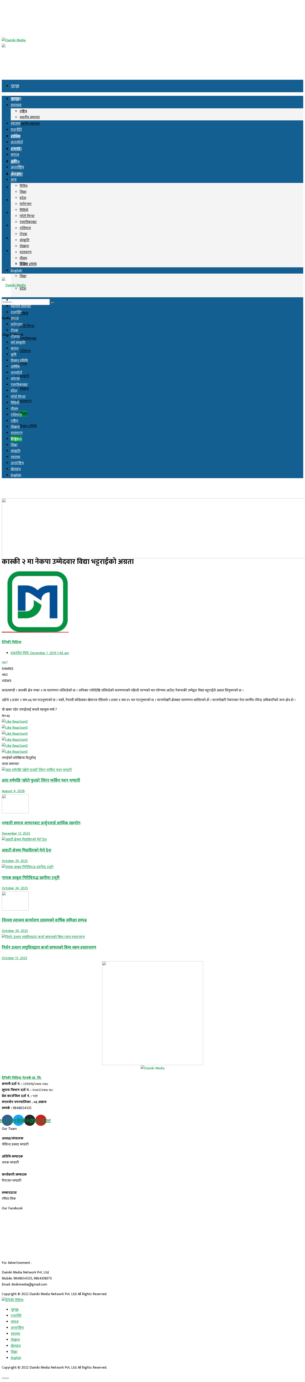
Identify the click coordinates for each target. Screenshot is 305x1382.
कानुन (15, 349)
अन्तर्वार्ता (17, 142)
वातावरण (25, 401)
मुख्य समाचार (19, 300)
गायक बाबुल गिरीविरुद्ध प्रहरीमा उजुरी (31, 877)
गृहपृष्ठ (15, 86)
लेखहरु (24, 389)
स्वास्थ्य (16, 123)
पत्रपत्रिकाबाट (28, 339)
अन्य (14, 251)
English (16, 270)
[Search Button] (52, 303)
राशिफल (25, 351)
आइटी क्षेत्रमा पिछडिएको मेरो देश (26, 850)
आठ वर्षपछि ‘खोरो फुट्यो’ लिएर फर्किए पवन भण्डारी (41, 780)
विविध (23, 186)
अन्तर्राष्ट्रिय (17, 225)
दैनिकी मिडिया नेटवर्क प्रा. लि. (22, 1078)
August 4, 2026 (13, 791)
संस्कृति (24, 376)
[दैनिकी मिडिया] (12, 1300)
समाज (15, 200)
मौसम (23, 414)
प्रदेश (23, 198)
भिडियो (24, 314)
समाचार (16, 105)
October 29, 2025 (15, 861)
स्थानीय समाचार (30, 124)
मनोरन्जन (25, 204)
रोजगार (15, 336)
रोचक (23, 364)
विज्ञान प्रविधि (28, 426)
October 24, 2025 (15, 888)
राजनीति (16, 130)
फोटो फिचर (27, 326)
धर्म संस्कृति (18, 342)
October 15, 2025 (14, 958)
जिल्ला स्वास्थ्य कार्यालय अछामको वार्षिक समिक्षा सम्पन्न (44, 920)
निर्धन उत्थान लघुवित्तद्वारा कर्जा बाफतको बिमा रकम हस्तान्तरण (49, 947)
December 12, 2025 (16, 834)
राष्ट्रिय (23, 111)
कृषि (14, 213)
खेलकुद (16, 173)
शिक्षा (23, 276)
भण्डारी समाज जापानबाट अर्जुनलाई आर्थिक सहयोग (41, 823)
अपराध (15, 148)
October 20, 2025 (15, 931)
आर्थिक (15, 136)
